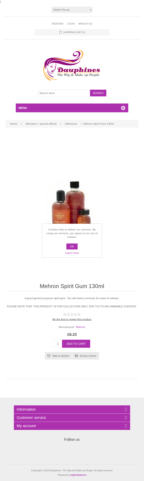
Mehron (80, 326)
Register (57, 23)
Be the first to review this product (71, 319)
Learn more (72, 252)
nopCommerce (78, 475)
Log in (71, 23)
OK (72, 246)
